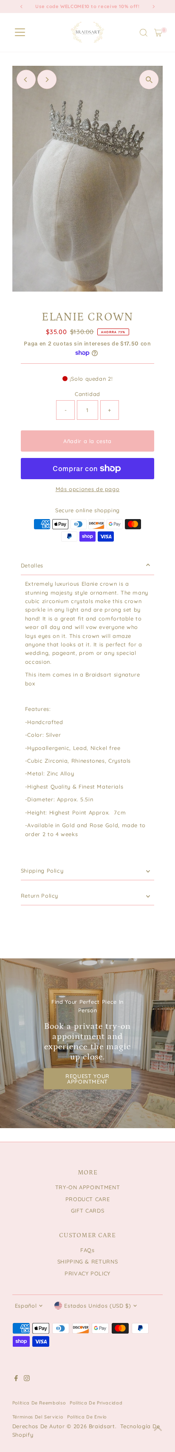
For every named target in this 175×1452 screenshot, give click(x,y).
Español (26, 1305)
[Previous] (26, 79)
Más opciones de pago (88, 489)
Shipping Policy (42, 870)
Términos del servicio (37, 1417)
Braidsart (102, 1426)
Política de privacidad (96, 1403)
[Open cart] (158, 33)
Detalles (32, 565)
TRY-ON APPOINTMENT (87, 1187)
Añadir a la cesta (87, 441)
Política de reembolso (38, 1403)
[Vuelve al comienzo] (158, 1428)
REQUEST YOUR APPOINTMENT (87, 1078)
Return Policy (39, 895)
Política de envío (87, 1417)
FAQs (87, 1250)
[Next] (46, 79)
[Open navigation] (20, 32)
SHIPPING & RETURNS (87, 1261)
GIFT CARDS (87, 1210)
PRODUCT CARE (87, 1199)
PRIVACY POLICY (87, 1273)
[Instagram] (27, 1379)
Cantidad (87, 393)
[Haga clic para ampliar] (148, 79)
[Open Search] (143, 33)
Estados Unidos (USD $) (97, 1305)
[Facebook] (16, 1379)
